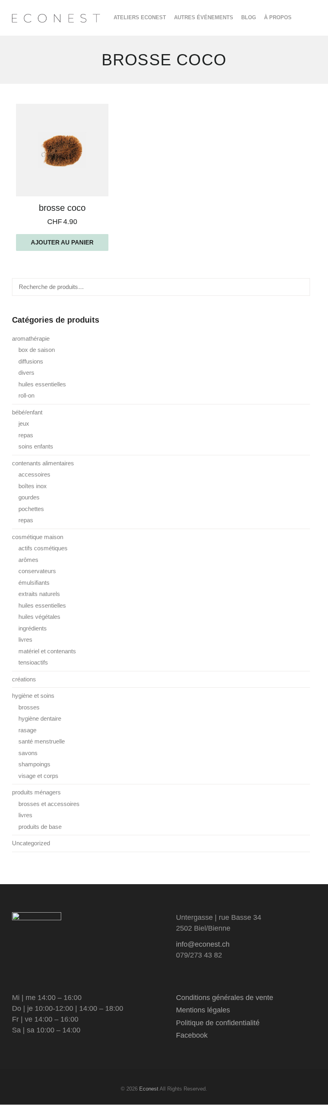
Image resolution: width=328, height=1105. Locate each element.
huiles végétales (39, 616)
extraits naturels (39, 593)
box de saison (36, 349)
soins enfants (35, 446)
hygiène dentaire (39, 718)
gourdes (29, 497)
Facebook (192, 1035)
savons (28, 752)
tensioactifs (33, 662)
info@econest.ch (203, 944)
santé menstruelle (41, 741)
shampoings (34, 764)
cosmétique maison (37, 536)
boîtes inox (32, 486)
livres (25, 639)
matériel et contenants (47, 651)
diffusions (30, 361)
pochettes (31, 508)
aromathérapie (31, 338)
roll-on (26, 395)
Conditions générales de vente (224, 998)
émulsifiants (34, 582)
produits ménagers (36, 792)
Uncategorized (31, 843)
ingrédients (32, 628)
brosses (29, 707)
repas (25, 435)
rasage (27, 730)
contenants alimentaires (43, 463)
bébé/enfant (27, 412)
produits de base (40, 826)
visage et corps (38, 775)
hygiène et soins (33, 695)
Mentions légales (203, 1010)
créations (24, 679)
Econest (148, 1089)
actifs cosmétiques (43, 548)
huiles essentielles (42, 384)
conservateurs (37, 571)
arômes (28, 559)
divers (26, 372)
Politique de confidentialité (218, 1023)
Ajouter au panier (62, 242)
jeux (23, 423)
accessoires (34, 474)
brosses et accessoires (49, 803)
